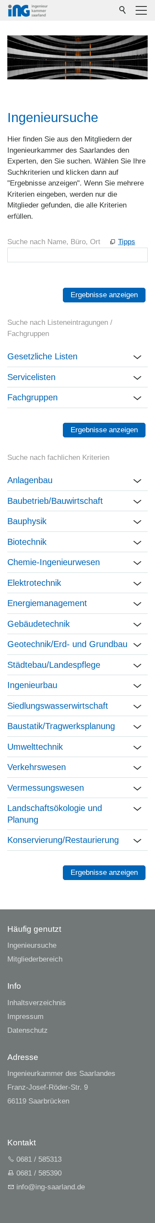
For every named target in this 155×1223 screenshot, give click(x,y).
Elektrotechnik (34, 583)
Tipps (126, 242)
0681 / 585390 (39, 1173)
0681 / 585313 (39, 1159)
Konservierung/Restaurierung (63, 840)
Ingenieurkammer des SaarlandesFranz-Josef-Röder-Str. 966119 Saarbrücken (61, 1087)
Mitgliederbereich (34, 959)
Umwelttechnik (35, 746)
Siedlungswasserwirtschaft (57, 706)
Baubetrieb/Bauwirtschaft (55, 501)
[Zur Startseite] (27, 10)
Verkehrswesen (36, 767)
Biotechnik (26, 542)
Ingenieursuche (31, 945)
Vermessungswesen (45, 787)
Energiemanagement (47, 603)
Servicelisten (31, 377)
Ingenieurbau (32, 685)
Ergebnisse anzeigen (104, 295)
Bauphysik (26, 521)
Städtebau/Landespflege (53, 665)
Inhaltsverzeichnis (36, 1003)
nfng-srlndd (49, 1187)
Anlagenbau (30, 480)
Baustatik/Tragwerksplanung (61, 726)
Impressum (25, 1016)
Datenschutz (27, 1030)
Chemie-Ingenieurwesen (53, 562)
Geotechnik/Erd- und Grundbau (67, 644)
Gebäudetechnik (38, 624)
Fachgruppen (32, 397)
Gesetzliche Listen (42, 356)
